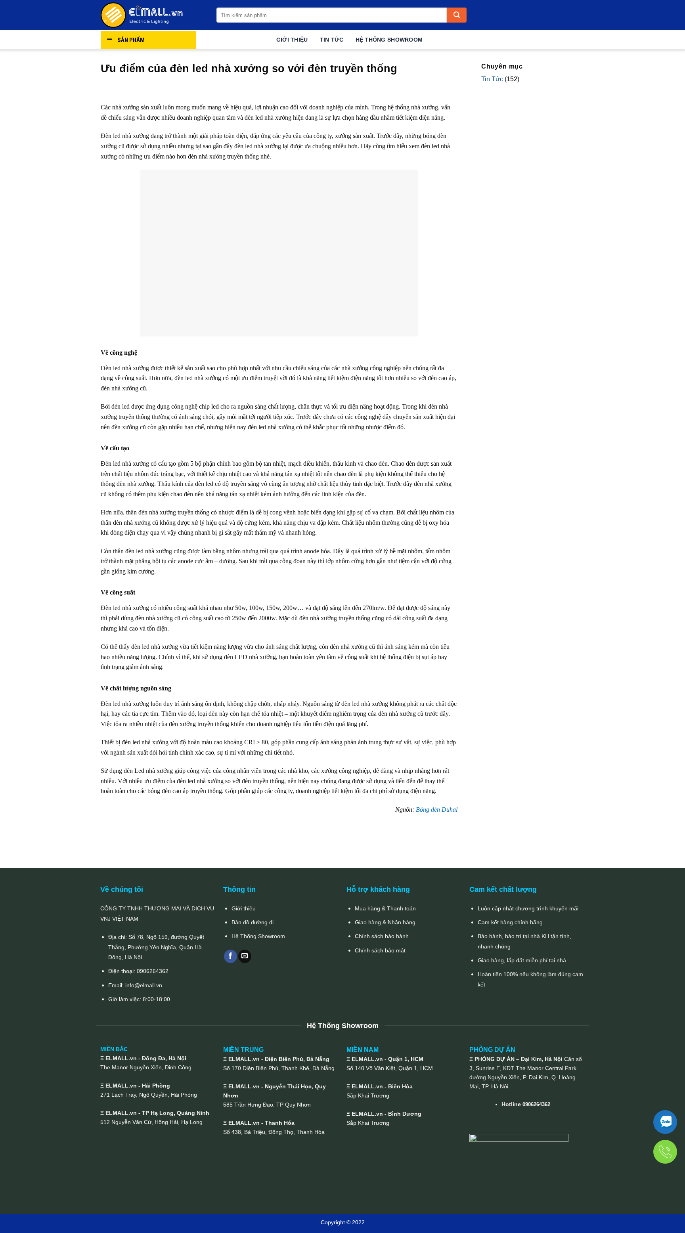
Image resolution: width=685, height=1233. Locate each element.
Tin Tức (332, 39)
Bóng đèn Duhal (436, 809)
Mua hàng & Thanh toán (385, 908)
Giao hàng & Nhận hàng (385, 922)
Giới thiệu (244, 908)
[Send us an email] (244, 956)
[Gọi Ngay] (665, 1152)
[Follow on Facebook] (230, 956)
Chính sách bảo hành (382, 936)
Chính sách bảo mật (380, 950)
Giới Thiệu (292, 39)
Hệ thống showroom (389, 39)
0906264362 (152, 971)
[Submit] (457, 15)
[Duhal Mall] (153, 15)
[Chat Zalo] (665, 1122)
